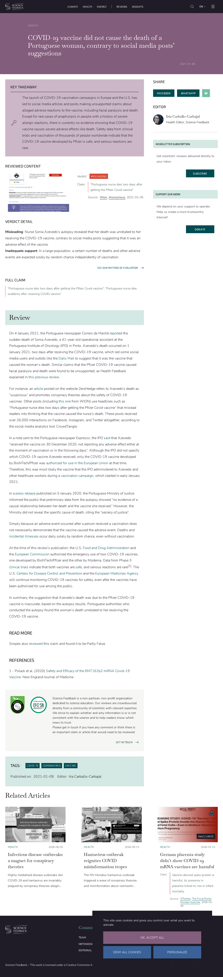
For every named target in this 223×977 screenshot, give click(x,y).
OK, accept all (152, 938)
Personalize (177, 952)
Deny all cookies (127, 952)
